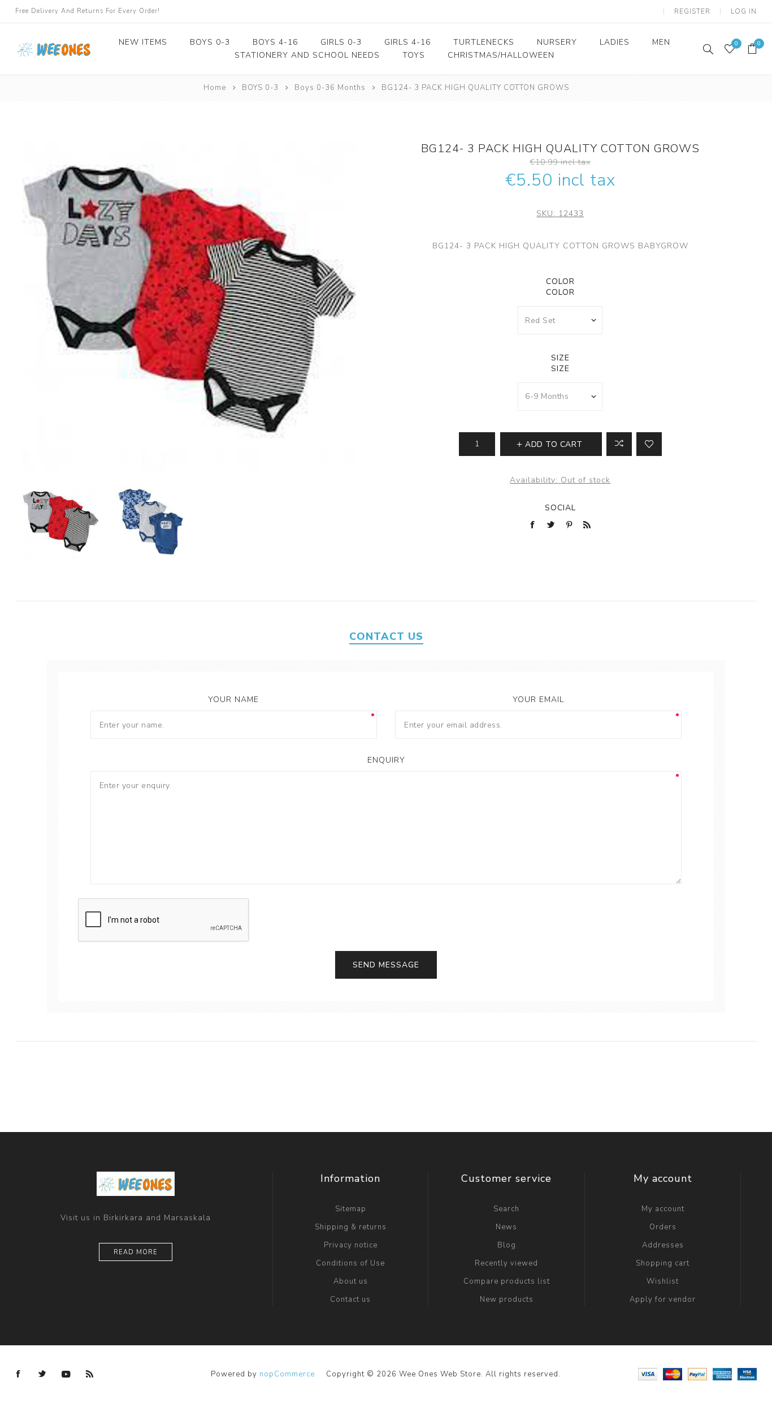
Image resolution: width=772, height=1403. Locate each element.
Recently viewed (506, 1263)
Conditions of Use (350, 1263)
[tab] (386, 636)
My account (662, 1209)
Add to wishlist (649, 444)
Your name (233, 699)
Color (560, 281)
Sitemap (350, 1209)
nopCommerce (287, 1374)
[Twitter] (42, 1374)
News (506, 1227)
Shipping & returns (351, 1227)
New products (507, 1299)
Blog (506, 1245)
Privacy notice (351, 1245)
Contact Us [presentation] (386, 636)
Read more (136, 1252)
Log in (744, 11)
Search (506, 1209)
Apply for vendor (663, 1299)
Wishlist (663, 1281)
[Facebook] (19, 1374)
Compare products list (506, 1281)
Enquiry (386, 760)
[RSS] (90, 1374)
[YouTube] (66, 1374)
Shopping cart (662, 1263)
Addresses (663, 1245)
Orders (662, 1227)
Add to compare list (619, 444)
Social (560, 507)
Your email (538, 699)
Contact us (350, 1299)
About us (350, 1281)
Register (692, 11)
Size (560, 357)
